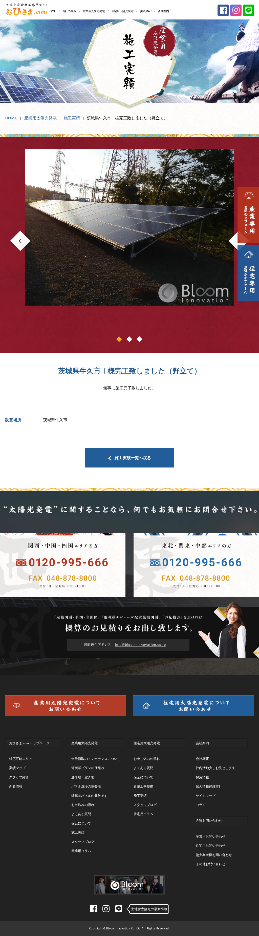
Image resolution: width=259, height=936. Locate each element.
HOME (52, 11)
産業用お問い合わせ (210, 836)
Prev (13, 234)
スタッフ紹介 (19, 777)
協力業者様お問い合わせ (214, 855)
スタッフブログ (82, 842)
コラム (201, 805)
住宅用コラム (143, 814)
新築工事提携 (143, 786)
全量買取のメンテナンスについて (96, 759)
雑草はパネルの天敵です (89, 796)
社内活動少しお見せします (215, 768)
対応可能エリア (20, 759)
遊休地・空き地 (82, 777)
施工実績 (72, 118)
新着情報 (15, 786)
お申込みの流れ (82, 805)
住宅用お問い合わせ (210, 845)
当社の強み (69, 11)
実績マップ (17, 768)
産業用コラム (81, 851)
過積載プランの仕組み (87, 768)
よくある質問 (81, 814)
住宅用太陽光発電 (122, 11)
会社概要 (202, 759)
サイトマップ (205, 796)
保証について (81, 823)
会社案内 (163, 11)
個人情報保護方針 (209, 786)
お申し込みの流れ (147, 759)
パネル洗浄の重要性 (86, 786)
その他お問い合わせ (210, 864)
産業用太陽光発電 (94, 11)
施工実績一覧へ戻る (133, 458)
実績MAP (146, 11)
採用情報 (202, 777)
